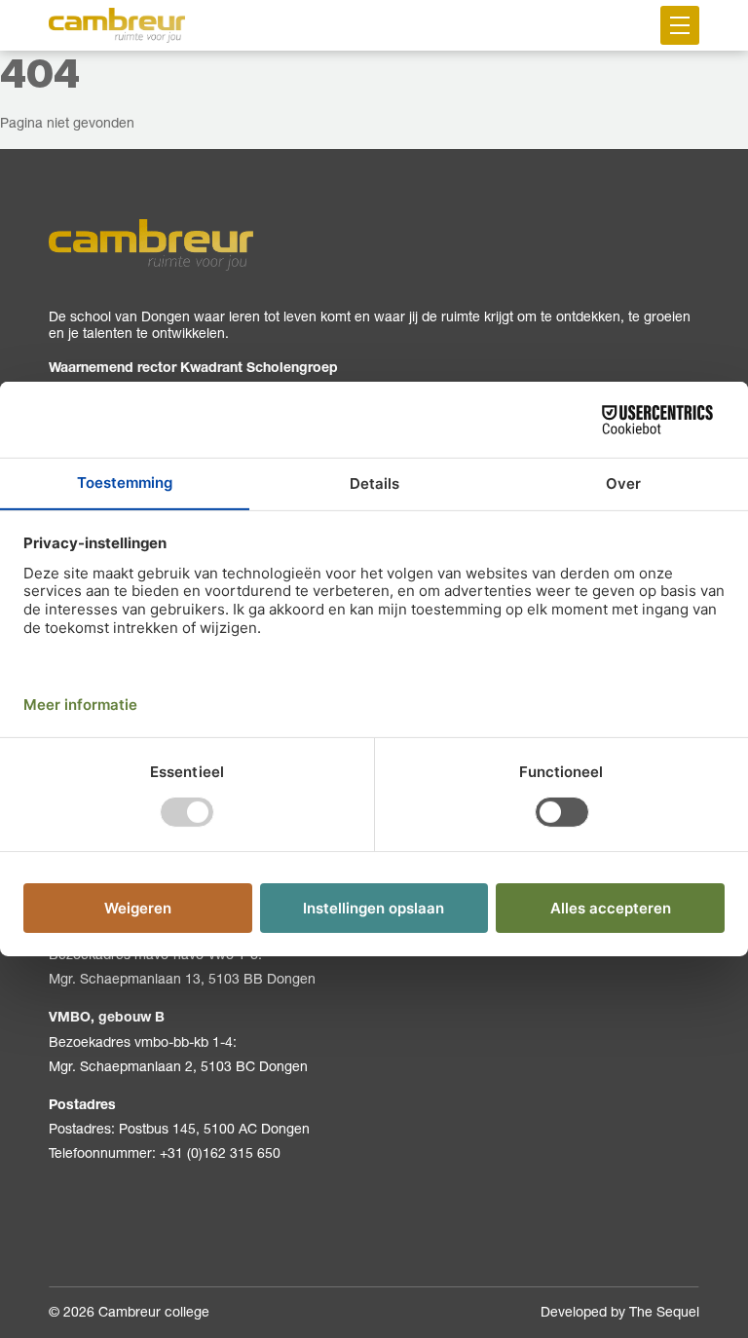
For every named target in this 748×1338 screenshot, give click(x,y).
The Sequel (664, 1311)
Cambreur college (153, 1311)
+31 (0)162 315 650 (220, 1153)
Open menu (679, 25)
